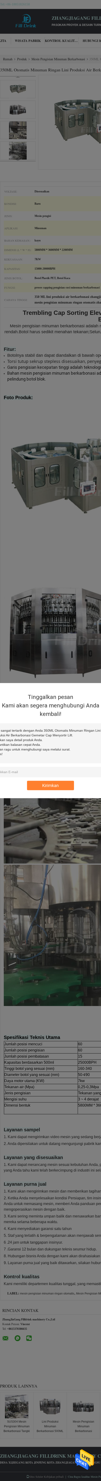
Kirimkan (50, 785)
